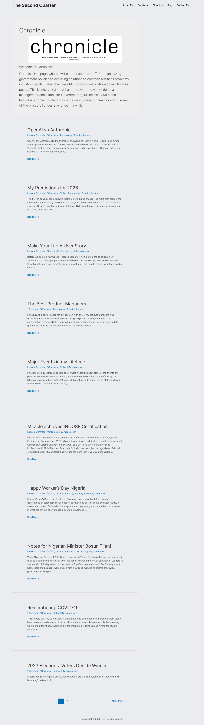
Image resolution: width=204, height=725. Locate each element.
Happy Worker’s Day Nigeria (56, 488)
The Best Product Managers (56, 303)
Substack (143, 5)
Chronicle (157, 5)
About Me (128, 5)
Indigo (51, 251)
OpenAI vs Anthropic (49, 129)
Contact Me (183, 5)
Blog (169, 5)
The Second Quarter (34, 5)
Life (58, 251)
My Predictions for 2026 (52, 187)
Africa (51, 493)
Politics (78, 493)
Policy (70, 493)
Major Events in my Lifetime (56, 361)
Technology (66, 135)
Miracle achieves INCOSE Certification (67, 426)
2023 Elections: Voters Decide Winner (67, 665)
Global (63, 193)
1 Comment (33, 309)
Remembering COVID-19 (53, 607)
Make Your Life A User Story (56, 245)
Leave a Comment (36, 135)
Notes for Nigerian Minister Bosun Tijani (69, 546)
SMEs (86, 493)
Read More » (34, 158)
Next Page (119, 701)
